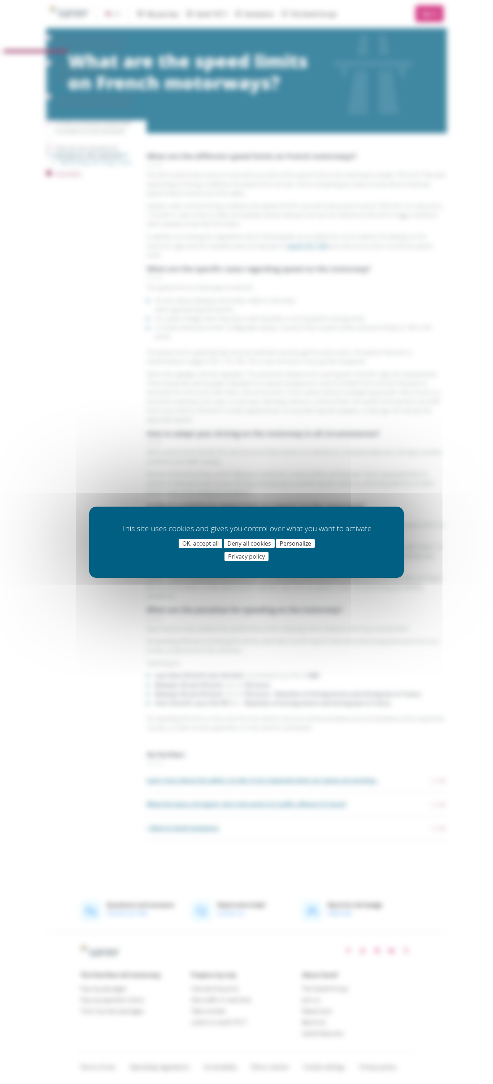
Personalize (295, 543)
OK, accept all (200, 543)
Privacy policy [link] (246, 556)
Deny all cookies (249, 543)
